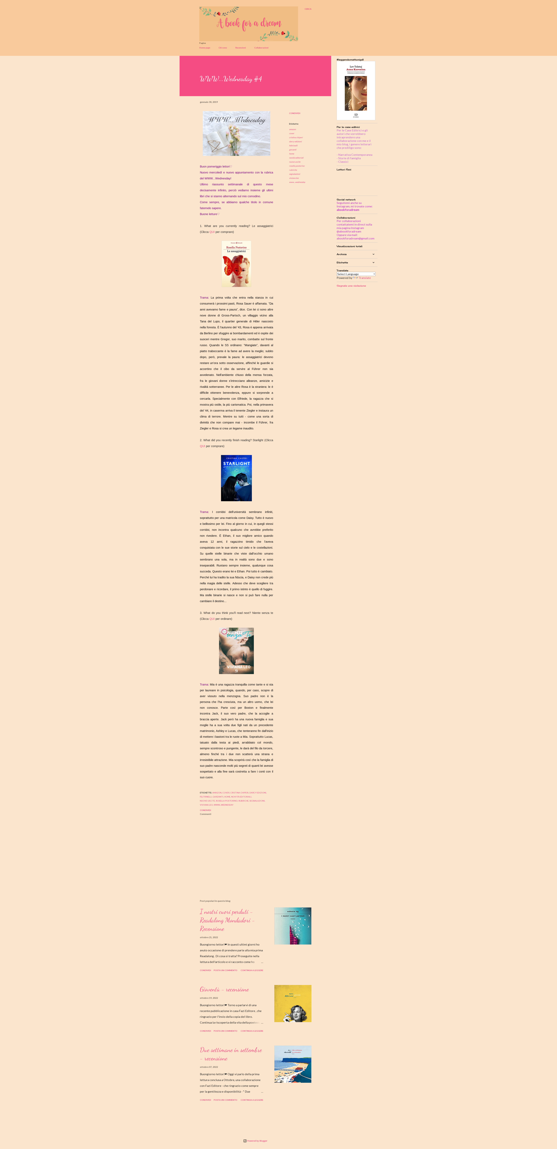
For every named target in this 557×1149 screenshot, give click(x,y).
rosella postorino (296, 166)
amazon (292, 129)
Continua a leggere (252, 970)
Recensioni (240, 47)
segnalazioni (294, 174)
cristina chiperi (296, 137)
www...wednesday (297, 182)
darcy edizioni (295, 141)
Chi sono (223, 47)
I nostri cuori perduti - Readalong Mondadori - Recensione (227, 920)
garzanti (292, 149)
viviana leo (294, 178)
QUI (212, 231)
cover (291, 133)
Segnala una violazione (351, 285)
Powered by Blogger (257, 1140)
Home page (204, 47)
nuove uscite (294, 162)
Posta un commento (225, 970)
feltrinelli (293, 145)
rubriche (293, 170)
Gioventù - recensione (224, 989)
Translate (365, 277)
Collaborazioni (261, 47)
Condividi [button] (294, 113)
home (291, 153)
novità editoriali (296, 157)
